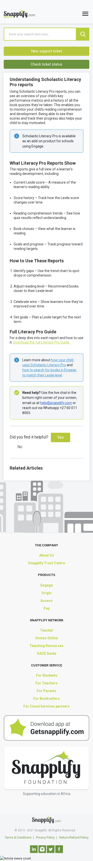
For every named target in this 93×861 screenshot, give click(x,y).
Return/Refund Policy (74, 837)
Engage (46, 585)
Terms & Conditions (18, 837)
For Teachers (46, 683)
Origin (46, 593)
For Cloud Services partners (46, 706)
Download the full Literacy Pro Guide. (41, 342)
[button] (85, 15)
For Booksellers (46, 699)
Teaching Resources (46, 646)
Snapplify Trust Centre (46, 563)
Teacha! (46, 630)
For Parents (46, 691)
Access (46, 601)
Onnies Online (46, 638)
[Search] (82, 34)
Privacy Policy (45, 837)
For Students (46, 675)
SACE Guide (46, 653)
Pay (46, 608)
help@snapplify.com (56, 403)
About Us (46, 555)
